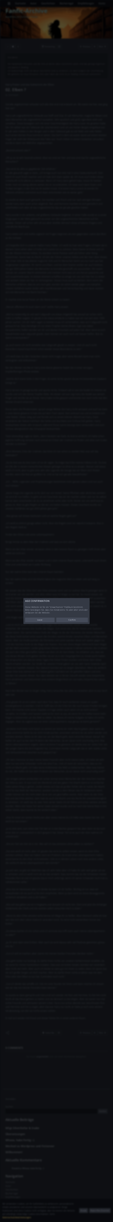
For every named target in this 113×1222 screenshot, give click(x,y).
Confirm (72, 620)
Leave (39, 620)
